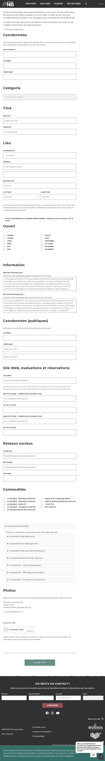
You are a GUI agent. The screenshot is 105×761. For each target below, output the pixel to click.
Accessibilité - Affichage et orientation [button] (26, 572)
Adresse (6, 162)
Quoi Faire (45, 4)
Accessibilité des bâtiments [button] (22, 536)
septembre (49, 241)
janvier (10, 235)
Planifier (58, 4)
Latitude (7, 192)
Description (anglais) (12, 273)
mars (9, 241)
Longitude (45, 192)
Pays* (85, 694)
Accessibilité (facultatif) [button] (18, 526)
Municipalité (8, 181)
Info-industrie (7, 734)
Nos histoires (74, 4)
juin (9, 249)
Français (7, 127)
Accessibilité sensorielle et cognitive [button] (26, 558)
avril (9, 244)
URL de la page (9, 405)
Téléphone (8, 72)
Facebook (7, 451)
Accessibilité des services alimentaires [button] (27, 551)
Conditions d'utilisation (41, 732)
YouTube (7, 473)
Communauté (9, 151)
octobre (49, 244)
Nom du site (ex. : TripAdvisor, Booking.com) (22, 394)
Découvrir (31, 4)
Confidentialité (38, 736)
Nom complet (9, 50)
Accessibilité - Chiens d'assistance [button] (25, 565)
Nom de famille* (34, 694)
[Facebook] (47, 713)
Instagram (8, 462)
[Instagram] (52, 713)
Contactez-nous (39, 727)
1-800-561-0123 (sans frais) (12, 729)
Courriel (7, 61)
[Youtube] (57, 713)
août (47, 238)
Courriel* (59, 694)
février (10, 238)
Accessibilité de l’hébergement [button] (23, 544)
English (100, 4)
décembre (49, 249)
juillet (48, 235)
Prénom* (5, 694)
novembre (49, 246)
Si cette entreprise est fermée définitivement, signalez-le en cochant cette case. (39, 220)
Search (86, 4)
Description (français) (13, 294)
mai (8, 246)
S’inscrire (52, 705)
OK (93, 755)
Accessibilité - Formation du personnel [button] (27, 580)
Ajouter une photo (14, 612)
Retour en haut (94, 719)
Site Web (7, 376)
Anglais (6, 116)
